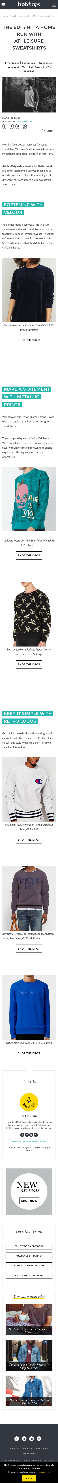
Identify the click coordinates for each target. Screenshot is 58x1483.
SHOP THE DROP (29, 340)
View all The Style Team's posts (29, 1141)
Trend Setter (46, 63)
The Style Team (25, 121)
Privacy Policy (12, 1460)
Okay (29, 1478)
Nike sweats (46, 166)
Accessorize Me (17, 67)
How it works (42, 1448)
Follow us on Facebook (29, 1246)
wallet (30, 452)
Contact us (27, 1448)
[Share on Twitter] (11, 126)
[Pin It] (17, 126)
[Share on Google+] (24, 126)
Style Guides (12, 63)
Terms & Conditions (32, 1460)
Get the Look (29, 63)
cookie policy (44, 1472)
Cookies (49, 1460)
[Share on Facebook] (4, 126)
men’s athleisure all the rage (37, 149)
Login (26, 1147)
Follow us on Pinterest (29, 1275)
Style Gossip (35, 67)
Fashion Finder (29, 1454)
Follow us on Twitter (29, 1256)
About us (13, 1448)
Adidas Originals (12, 166)
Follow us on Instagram (29, 1265)
